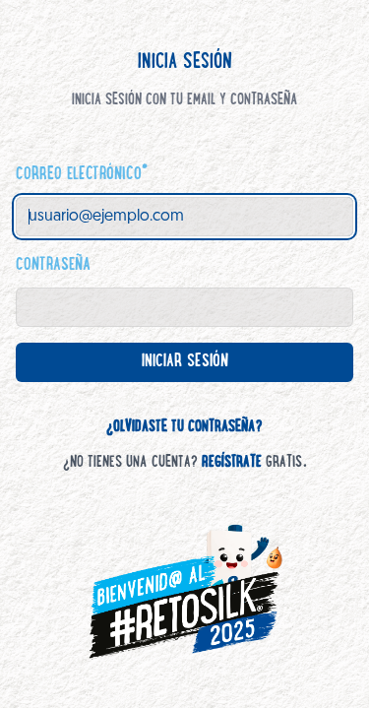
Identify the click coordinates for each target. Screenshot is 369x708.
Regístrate (232, 463)
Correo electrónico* (82, 175)
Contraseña (53, 266)
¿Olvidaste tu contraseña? (184, 427)
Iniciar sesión (201, 367)
